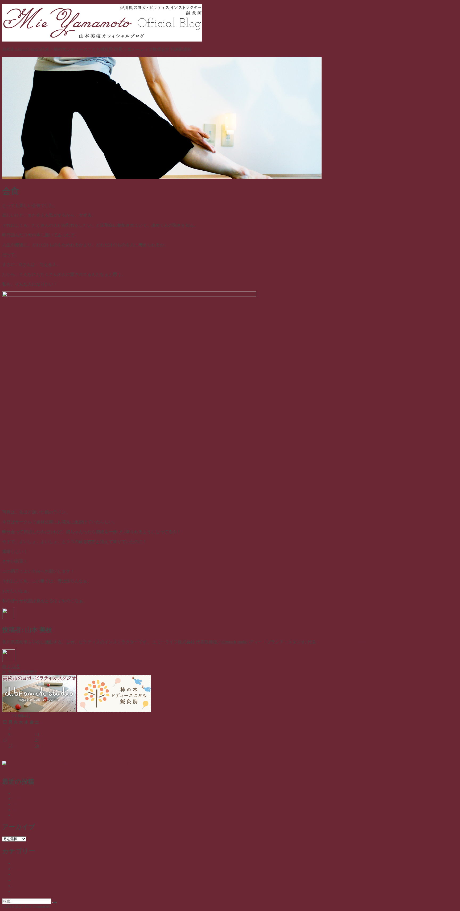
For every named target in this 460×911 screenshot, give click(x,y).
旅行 (17, 809)
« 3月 (7, 758)
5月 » (19, 758)
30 (10, 752)
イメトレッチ (25, 863)
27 (32, 746)
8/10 (16, 815)
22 (5, 746)
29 (5, 752)
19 (26, 740)
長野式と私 (23, 891)
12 (26, 734)
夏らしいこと (25, 804)
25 (21, 746)
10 (16, 734)
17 (16, 740)
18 (21, 740)
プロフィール (230, 769)
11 (21, 734)
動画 (17, 869)
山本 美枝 (24, 661)
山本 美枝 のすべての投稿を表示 (348, 642)
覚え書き (21, 885)
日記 (88, 661)
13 (32, 734)
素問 (17, 880)
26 (26, 746)
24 (16, 746)
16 (10, 740)
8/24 (16, 793)
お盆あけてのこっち (32, 798)
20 (32, 740)
